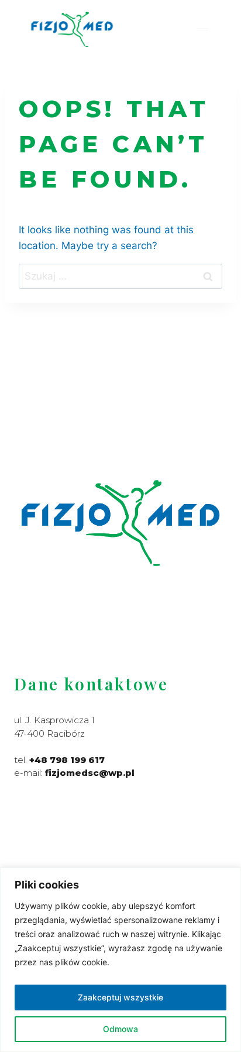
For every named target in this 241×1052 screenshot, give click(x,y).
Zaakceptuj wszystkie (120, 997)
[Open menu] (202, 29)
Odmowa (120, 1029)
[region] (120, 959)
